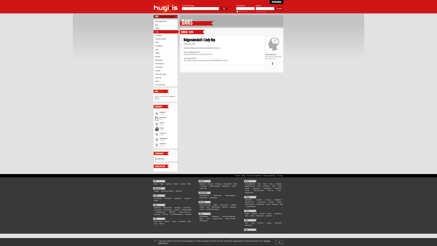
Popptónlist (260, 204)
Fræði (156, 196)
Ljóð (208, 207)
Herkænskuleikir (187, 210)
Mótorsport (249, 225)
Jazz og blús (261, 202)
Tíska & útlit (203, 188)
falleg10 (162, 112)
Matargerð (226, 186)
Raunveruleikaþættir (229, 216)
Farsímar (254, 214)
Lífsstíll (201, 181)
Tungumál (187, 198)
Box (156, 25)
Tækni (247, 211)
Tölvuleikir (188, 214)
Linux (246, 216)
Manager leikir (160, 212)
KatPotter (163, 117)
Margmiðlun (203, 193)
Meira (156, 100)
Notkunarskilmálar (269, 176)
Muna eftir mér (243, 11)
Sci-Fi (208, 219)
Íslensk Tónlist (249, 202)
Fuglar (162, 184)
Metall (279, 202)
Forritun (262, 214)
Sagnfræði (177, 198)
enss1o (162, 123)
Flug (252, 223)
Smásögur (233, 207)
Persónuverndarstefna (254, 176)
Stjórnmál (179, 191)
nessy (162, 128)
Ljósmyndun (203, 198)
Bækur (215, 205)
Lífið (155, 219)
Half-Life (176, 210)
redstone (163, 133)
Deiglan (156, 191)
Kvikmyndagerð (230, 195)
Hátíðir (167, 221)
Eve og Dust (157, 210)
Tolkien (201, 209)
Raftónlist (275, 204)
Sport (157, 16)
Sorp (155, 224)
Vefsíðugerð (213, 198)
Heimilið (203, 186)
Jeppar (269, 223)
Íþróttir (158, 56)
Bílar (246, 223)
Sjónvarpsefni (217, 219)
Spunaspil (157, 214)
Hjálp (243, 176)
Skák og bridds (160, 74)
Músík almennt (249, 204)
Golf (156, 42)
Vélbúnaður (260, 216)
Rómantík (182, 221)
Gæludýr (169, 184)
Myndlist (224, 207)
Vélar (246, 220)
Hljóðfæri (278, 200)
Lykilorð (258, 6)
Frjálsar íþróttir (160, 39)
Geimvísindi (157, 198)
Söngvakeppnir (251, 206)
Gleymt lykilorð (261, 11)
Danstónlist (248, 200)
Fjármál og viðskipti (167, 191)
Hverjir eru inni (160, 166)
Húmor (174, 221)
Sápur (201, 219)
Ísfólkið (233, 205)
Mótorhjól (278, 223)
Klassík (271, 202)
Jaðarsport (159, 60)
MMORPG (172, 212)
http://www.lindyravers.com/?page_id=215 (198, 54)
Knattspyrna (159, 64)
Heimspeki (168, 198)
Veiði (157, 81)
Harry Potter (224, 205)
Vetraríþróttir (160, 85)
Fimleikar (158, 35)
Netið (252, 216)
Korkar (184, 32)
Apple (247, 214)
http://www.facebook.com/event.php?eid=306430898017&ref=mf (206, 60)
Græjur (269, 214)
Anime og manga (204, 205)
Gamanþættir (203, 216)
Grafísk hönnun (204, 195)
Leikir (156, 205)
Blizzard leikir (167, 208)
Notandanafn (240, 6)
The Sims (165, 214)
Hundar (182, 184)
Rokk (281, 204)
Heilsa (236, 184)
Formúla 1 (260, 223)
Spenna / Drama (230, 219)
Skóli (189, 221)
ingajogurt (163, 138)
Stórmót (158, 78)
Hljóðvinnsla (217, 195)
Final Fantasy (168, 210)
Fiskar (156, 184)
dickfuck (163, 144)
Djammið (202, 184)
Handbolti (159, 46)
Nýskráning (276, 2)
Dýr (155, 181)
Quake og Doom (184, 212)
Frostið (237, 176)
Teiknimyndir (203, 221)
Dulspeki (210, 184)
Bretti (157, 28)
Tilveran (161, 224)
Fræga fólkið (227, 184)
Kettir (189, 184)
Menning (202, 202)
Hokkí (157, 53)
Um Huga (280, 176)
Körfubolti (159, 67)
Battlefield (157, 208)
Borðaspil (177, 208)
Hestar (176, 184)
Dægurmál (157, 188)
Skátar (234, 186)
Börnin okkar (158, 221)
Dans (157, 32)
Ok (279, 242)
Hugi (246, 230)
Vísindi (156, 200)
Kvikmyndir (215, 216)
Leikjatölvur (278, 214)
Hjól (156, 49)
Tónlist (247, 197)
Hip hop (268, 200)
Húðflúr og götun (214, 186)
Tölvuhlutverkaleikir (176, 214)
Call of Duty (187, 208)
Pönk (267, 204)
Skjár (201, 214)
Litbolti (157, 71)
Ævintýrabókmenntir (212, 209)
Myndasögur (216, 207)
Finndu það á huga (188, 6)
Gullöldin (259, 200)
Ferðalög (218, 184)
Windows (269, 216)
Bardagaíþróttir (161, 21)
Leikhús (201, 207)
